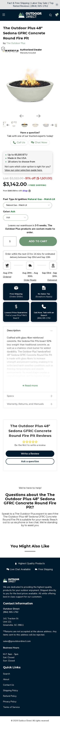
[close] (56, 4)
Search (6, 673)
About (6, 679)
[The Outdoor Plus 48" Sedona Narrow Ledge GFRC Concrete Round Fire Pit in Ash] (30, 84)
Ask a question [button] (30, 461)
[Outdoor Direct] (30, 15)
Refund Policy (9, 696)
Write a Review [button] (30, 453)
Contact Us (8, 684)
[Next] (38, 116)
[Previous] (21, 116)
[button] (30, 330)
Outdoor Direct (25, 720)
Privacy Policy (9, 701)
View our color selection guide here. (23, 170)
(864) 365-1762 (43, 318)
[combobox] (27, 24)
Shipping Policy (10, 690)
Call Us (21, 142)
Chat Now (41, 142)
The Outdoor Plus (15, 43)
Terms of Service (11, 707)
